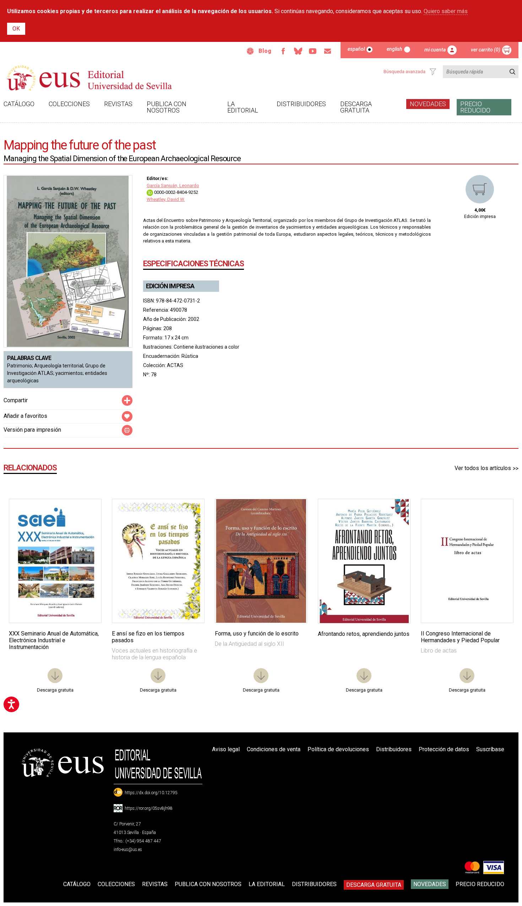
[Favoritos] (87, 513)
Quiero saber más (446, 11)
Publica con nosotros (166, 107)
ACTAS (175, 365)
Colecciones (69, 104)
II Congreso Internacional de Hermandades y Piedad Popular (460, 637)
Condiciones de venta (273, 749)
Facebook (283, 51)
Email (327, 51)
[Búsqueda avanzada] (432, 71)
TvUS (313, 51)
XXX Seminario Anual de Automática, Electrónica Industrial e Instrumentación (54, 640)
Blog (265, 51)
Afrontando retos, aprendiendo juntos (363, 634)
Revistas (118, 104)
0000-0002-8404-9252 (175, 192)
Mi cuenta (435, 50)
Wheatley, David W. (166, 199)
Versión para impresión (32, 429)
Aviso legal (226, 749)
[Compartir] (127, 400)
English (394, 49)
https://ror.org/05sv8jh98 (149, 808)
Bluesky (298, 51)
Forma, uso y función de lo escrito (257, 633)
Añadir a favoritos (25, 416)
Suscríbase (490, 749)
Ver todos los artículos (483, 468)
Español (356, 49)
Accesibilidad (250, 51)
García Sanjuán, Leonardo (173, 185)
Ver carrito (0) (485, 50)
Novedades (428, 104)
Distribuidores (301, 104)
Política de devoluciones (338, 749)
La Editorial (242, 107)
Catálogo (19, 104)
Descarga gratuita (356, 107)
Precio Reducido (475, 107)
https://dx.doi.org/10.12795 (151, 792)
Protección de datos (444, 749)
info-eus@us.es (128, 849)
